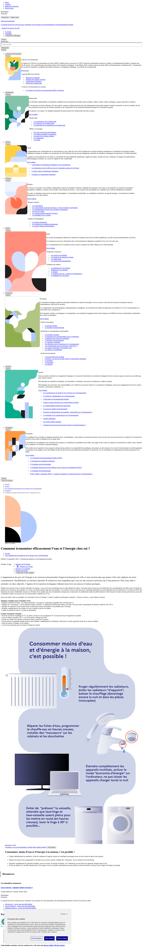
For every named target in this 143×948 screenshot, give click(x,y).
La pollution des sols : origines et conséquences (66, 274)
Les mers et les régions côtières (44, 136)
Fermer (4, 39)
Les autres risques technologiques (43, 226)
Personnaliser (36, 938)
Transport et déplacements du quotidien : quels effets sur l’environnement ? (67, 412)
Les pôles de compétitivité (53, 350)
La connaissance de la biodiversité (45, 121)
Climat (8, 142)
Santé (7, 228)
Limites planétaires (49, 418)
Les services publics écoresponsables (55, 409)
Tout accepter (62, 938)
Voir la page (25, 70)
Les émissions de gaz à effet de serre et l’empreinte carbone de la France (55, 168)
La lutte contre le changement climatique (45, 171)
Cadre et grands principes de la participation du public (61, 402)
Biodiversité (9, 92)
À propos (8, 32)
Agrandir (25, 847)
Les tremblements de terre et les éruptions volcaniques (50, 209)
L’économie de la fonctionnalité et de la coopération (62, 337)
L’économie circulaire (52, 335)
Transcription (51, 847)
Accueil (7, 484)
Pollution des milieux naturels (35, 79)
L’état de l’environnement (13, 54)
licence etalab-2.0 (54, 945)
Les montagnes (39, 138)
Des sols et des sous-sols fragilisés (45, 132)
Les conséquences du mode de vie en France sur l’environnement (64, 393)
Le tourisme (49, 361)
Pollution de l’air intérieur (59, 270)
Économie (9, 293)
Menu (7, 2)
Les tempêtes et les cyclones (41, 215)
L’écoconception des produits (54, 357)
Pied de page (9, 8)
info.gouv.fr (18, 904)
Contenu (8, 4)
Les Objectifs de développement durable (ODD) (46, 458)
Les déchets (49, 364)
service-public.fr (20, 906)
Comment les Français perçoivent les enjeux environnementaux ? (64, 425)
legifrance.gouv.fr (20, 908)
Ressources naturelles (33, 78)
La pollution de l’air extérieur (60, 268)
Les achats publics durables (52, 422)
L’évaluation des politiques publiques (42, 461)
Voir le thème (33, 114)
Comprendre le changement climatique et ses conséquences (51, 165)
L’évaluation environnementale (40, 471)
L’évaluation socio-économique (40, 464)
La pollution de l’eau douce (60, 275)
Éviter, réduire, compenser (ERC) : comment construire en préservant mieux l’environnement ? (61, 474)
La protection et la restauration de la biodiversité (49, 125)
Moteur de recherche (12, 6)
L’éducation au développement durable (56, 399)
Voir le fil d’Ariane (7, 480)
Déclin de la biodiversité (34, 83)
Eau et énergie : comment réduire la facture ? (17, 887)
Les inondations (37, 206)
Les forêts (37, 140)
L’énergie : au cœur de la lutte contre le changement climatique (65, 359)
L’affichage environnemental (54, 340)
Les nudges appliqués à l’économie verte (58, 348)
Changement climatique (33, 81)
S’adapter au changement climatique (43, 174)
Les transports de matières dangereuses (45, 224)
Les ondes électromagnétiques (61, 261)
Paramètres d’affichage (13, 35)
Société (8, 366)
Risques (8, 178)
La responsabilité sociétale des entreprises (56, 406)
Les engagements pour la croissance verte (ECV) (61, 346)
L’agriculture (49, 362)
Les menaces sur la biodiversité (44, 123)
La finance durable (51, 326)
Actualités (8, 33)
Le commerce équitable (52, 342)
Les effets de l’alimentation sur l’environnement (59, 396)
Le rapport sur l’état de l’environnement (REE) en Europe (45, 90)
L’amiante (54, 272)
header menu (15, 17)
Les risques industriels (39, 222)
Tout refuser (49, 938)
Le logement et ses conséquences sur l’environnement (61, 415)
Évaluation (9, 428)
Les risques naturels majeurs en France (45, 213)
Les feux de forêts (38, 211)
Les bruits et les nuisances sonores (62, 257)
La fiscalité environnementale (54, 328)
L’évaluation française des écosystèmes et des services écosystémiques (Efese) (56, 467)
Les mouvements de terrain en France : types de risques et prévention (55, 208)
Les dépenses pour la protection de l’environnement (62, 344)
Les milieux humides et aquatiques (45, 134)
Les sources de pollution (59, 255)
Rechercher (5, 17)
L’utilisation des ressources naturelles (57, 338)
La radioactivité (56, 259)
